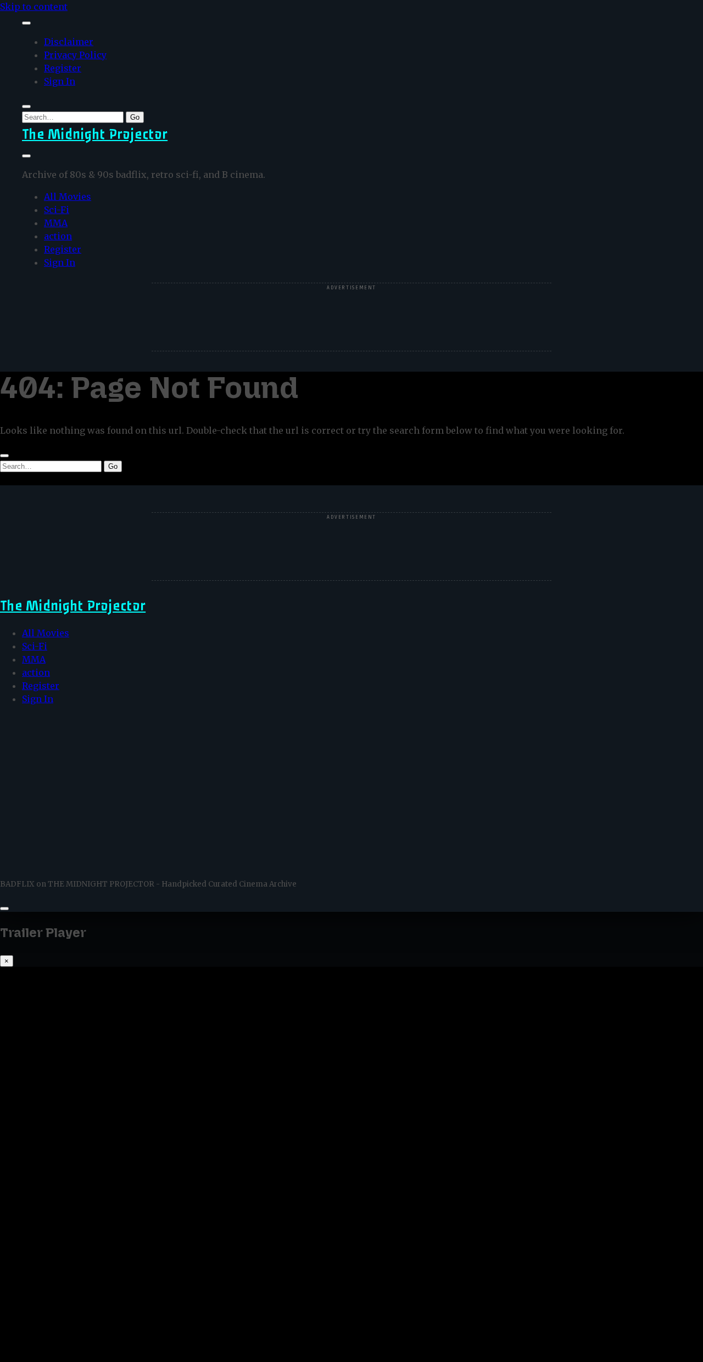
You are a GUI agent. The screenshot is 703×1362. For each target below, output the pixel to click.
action (58, 236)
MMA (56, 222)
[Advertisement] (351, 318)
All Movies (67, 196)
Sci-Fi (56, 209)
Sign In (59, 81)
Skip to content (34, 6)
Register (62, 68)
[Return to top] (4, 908)
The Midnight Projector (95, 134)
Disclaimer (68, 41)
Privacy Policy (75, 54)
